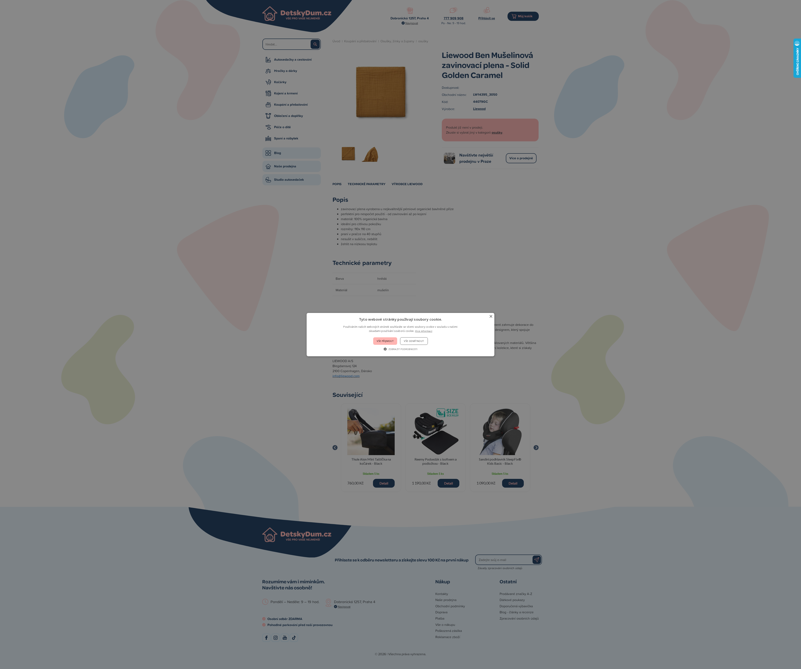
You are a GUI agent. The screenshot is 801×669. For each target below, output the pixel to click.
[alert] (400, 334)
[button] (400, 349)
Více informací (423, 331)
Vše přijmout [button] (385, 341)
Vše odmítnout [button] (414, 341)
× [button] (490, 316)
